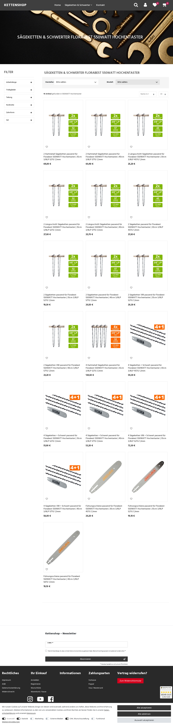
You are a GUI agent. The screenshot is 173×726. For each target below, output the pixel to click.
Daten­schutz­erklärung (11, 687)
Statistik (24, 718)
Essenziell (10, 718)
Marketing (39, 718)
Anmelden (35, 680)
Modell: (110, 82)
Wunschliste (47, 147)
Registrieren (36, 683)
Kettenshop (15, 5)
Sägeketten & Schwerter (78, 5)
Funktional (100, 718)
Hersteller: (49, 82)
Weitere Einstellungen (11, 721)
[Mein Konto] (145, 5)
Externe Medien (56, 718)
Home (57, 5)
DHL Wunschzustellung (79, 718)
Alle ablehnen (144, 714)
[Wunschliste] (155, 5)
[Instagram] (30, 699)
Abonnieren (85, 659)
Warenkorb (35, 691)
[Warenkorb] (165, 5)
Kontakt (100, 5)
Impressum (6, 680)
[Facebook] (51, 699)
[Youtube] (40, 699)
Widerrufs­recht (8, 691)
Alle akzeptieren (144, 708)
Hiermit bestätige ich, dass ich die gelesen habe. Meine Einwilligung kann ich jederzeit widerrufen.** (87, 651)
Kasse (44, 691)
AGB (4, 683)
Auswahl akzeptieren (144, 720)
